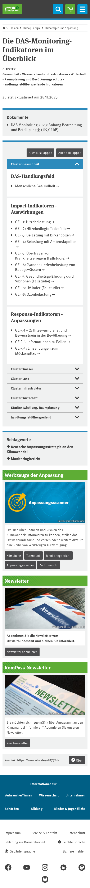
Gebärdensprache (22, 851)
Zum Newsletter (17, 743)
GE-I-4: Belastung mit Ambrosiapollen (45, 241)
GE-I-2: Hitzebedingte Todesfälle (41, 228)
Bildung (36, 808)
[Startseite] (12, 9)
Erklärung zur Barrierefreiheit (25, 841)
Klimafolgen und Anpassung (61, 28)
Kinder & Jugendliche (69, 808)
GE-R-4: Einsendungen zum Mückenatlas (36, 350)
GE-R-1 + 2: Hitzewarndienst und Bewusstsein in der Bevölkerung (41, 332)
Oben (79, 760)
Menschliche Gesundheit (35, 185)
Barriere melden (74, 851)
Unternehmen (75, 795)
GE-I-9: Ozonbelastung (33, 294)
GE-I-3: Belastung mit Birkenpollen (43, 234)
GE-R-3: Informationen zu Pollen (40, 341)
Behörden (12, 808)
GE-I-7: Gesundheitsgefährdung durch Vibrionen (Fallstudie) (45, 278)
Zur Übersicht (48, 565)
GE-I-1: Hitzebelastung (33, 221)
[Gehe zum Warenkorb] (70, 9)
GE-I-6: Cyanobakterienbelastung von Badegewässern (45, 267)
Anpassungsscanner (20, 565)
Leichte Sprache (74, 841)
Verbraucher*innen (18, 795)
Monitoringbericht (25, 458)
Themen (14, 28)
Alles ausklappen (40, 152)
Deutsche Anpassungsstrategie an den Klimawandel (40, 449)
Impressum (13, 832)
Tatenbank (33, 555)
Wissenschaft (49, 795)
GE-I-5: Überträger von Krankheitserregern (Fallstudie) (40, 255)
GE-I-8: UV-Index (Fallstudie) (37, 287)
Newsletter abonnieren (22, 651)
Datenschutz (76, 832)
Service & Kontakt (44, 832)
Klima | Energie (32, 28)
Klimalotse (14, 555)
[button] (45, 164)
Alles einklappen (69, 152)
